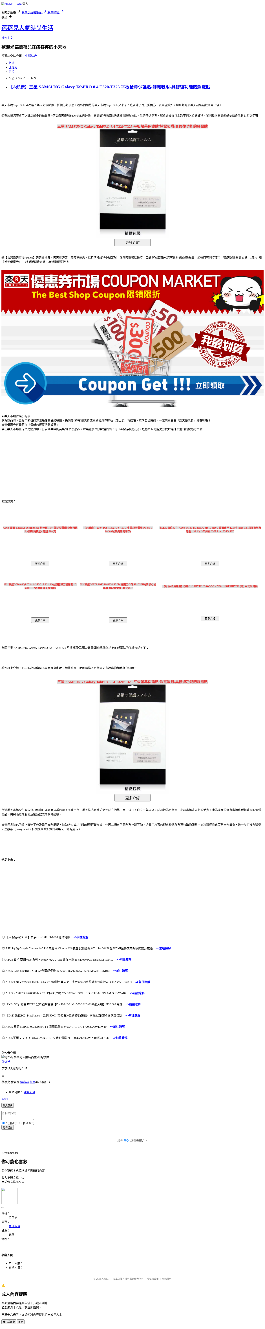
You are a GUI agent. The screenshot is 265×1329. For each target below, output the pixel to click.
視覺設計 (29, 1092)
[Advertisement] (32, 463)
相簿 (11, 63)
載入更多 (7, 1105)
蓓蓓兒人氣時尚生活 (27, 28)
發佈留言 (7, 1127)
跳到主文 (7, 38)
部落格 (13, 67)
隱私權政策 (153, 1278)
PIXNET (105, 1278)
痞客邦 (24, 1082)
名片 (11, 71)
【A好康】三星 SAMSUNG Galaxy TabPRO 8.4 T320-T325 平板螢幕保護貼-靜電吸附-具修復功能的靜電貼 (109, 87)
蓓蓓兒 (5, 1061)
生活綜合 (31, 55)
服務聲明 (166, 1278)
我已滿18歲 (9, 1322)
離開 (20, 1322)
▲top (4, 1098)
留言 (32, 1082)
